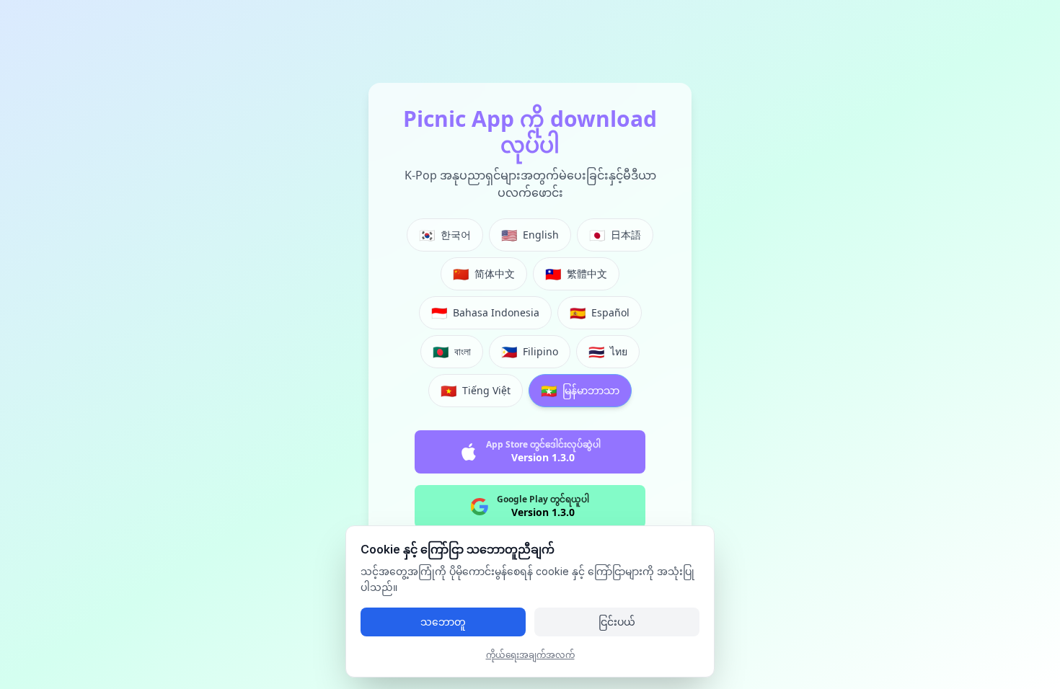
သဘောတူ (443, 621)
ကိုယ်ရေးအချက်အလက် (530, 654)
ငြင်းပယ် (617, 621)
